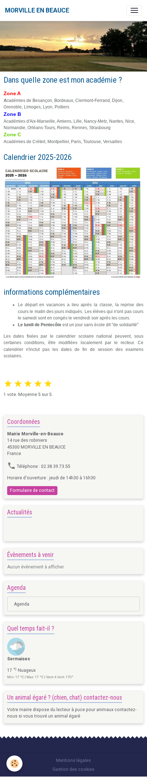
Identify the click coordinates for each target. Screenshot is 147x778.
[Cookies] (14, 763)
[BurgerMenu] (134, 10)
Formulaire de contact (32, 490)
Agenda (21, 604)
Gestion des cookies (73, 769)
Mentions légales (73, 760)
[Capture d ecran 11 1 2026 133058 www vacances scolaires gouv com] (73, 223)
